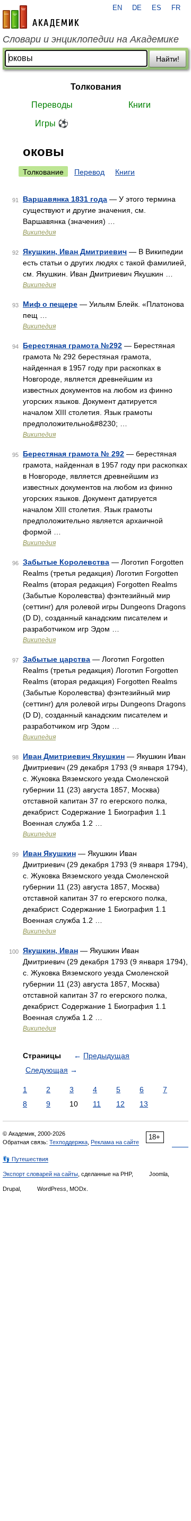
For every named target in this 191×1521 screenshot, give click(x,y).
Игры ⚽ (51, 123)
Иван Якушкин (49, 853)
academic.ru (41, 17)
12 (120, 1104)
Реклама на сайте (115, 1142)
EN (117, 8)
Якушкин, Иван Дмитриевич (75, 251)
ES (156, 8)
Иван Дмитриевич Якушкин (74, 756)
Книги (139, 104)
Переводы (52, 104)
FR (175, 8)
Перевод (89, 172)
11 (97, 1104)
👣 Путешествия (25, 1159)
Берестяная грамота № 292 (73, 454)
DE (137, 8)
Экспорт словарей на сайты (40, 1174)
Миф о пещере (50, 304)
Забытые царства (56, 659)
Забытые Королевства (66, 562)
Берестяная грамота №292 (72, 345)
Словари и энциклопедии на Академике (91, 39)
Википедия (39, 232)
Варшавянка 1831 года (65, 199)
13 (144, 1104)
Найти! (167, 59)
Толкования (96, 86)
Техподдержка (68, 1142)
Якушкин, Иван (50, 950)
